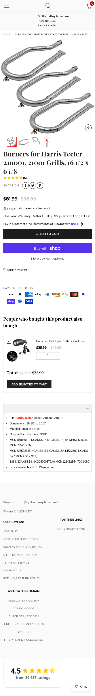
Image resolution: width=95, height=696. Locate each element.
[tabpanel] (47, 86)
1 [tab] (37, 130)
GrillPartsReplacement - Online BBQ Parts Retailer (49, 20)
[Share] (25, 185)
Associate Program (23, 600)
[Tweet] (32, 185)
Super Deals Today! (24, 616)
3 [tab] (51, 130)
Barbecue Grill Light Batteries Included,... (62, 341)
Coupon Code (24, 608)
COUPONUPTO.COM (71, 529)
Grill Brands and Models (24, 624)
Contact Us (12, 570)
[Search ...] (48, 5)
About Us (10, 531)
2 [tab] (44, 130)
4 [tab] (57, 130)
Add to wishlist (16, 270)
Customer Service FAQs (21, 539)
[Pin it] (40, 185)
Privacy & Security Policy (22, 547)
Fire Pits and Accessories (23, 639)
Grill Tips (24, 632)
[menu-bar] (6, 5)
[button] (15, 178)
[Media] (88, 127)
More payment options (47, 258)
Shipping (9, 208)
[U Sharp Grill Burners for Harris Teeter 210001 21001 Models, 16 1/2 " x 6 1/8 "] (47, 86)
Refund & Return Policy (21, 578)
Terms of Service (16, 562)
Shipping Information (20, 554)
